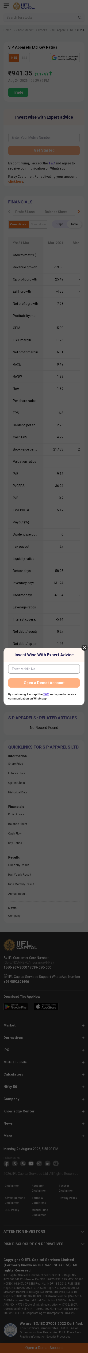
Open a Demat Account (44, 683)
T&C (46, 694)
